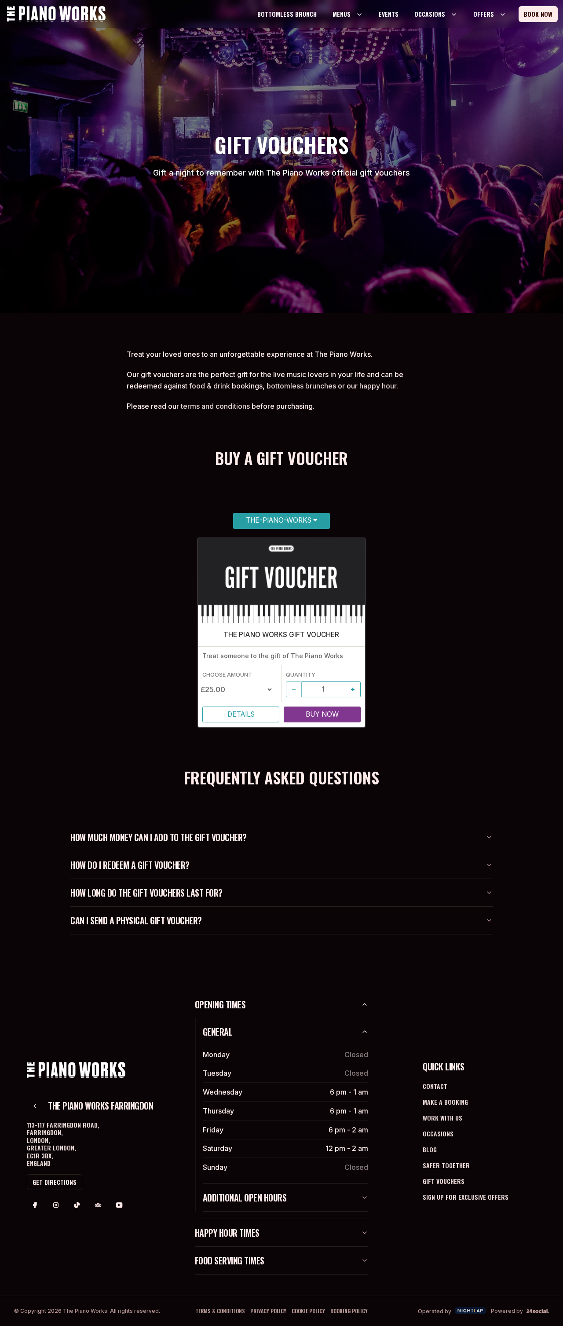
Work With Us (442, 1117)
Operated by (434, 1311)
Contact (435, 1086)
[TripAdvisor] (98, 1205)
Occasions (438, 1133)
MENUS (342, 13)
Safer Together (446, 1165)
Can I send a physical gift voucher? (136, 920)
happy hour (377, 385)
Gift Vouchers (443, 1181)
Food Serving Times (229, 1260)
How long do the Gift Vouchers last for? (146, 892)
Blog (430, 1149)
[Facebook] (35, 1205)
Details (241, 714)
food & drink (209, 385)
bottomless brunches (301, 385)
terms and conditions (215, 406)
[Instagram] (56, 1205)
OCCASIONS (429, 13)
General (218, 1031)
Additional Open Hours (245, 1197)
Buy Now (322, 714)
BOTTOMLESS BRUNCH (287, 13)
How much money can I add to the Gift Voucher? (158, 837)
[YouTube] (119, 1205)
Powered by (507, 1311)
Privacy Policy (268, 1311)
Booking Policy (349, 1311)
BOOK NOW (538, 13)
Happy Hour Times (227, 1232)
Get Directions (55, 1182)
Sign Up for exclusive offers (465, 1196)
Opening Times (220, 1004)
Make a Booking (445, 1101)
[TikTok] (77, 1205)
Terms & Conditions (220, 1311)
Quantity (300, 674)
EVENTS (388, 13)
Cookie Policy (308, 1311)
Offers (483, 13)
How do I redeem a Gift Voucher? (130, 865)
